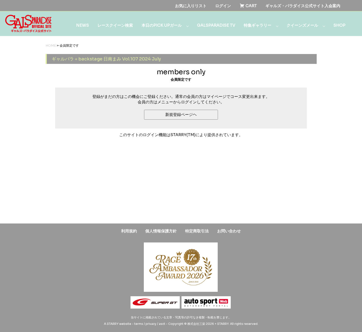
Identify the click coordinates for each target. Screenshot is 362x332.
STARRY (112, 324)
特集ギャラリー (257, 25)
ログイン (223, 5)
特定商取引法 (197, 231)
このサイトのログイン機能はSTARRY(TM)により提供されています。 (181, 134)
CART (251, 5)
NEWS (82, 25)
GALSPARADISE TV (216, 25)
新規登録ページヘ (181, 114)
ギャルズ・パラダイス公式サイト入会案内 (302, 5)
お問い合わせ (229, 231)
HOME (51, 45)
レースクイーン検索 (115, 25)
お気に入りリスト (191, 5)
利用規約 (129, 231)
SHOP (339, 25)
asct (162, 324)
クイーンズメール (302, 25)
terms (138, 324)
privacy (151, 324)
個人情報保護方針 (161, 231)
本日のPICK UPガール (162, 25)
